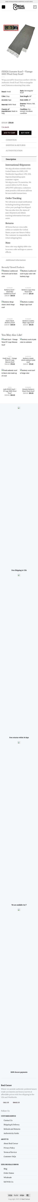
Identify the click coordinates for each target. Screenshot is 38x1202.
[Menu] (3, 7)
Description (11, 159)
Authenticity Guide (11, 1133)
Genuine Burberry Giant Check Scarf (28, 390)
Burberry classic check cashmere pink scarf (28, 360)
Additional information (16, 260)
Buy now (25, 133)
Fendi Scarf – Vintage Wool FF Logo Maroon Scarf (10, 360)
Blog (5, 1169)
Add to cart (9, 133)
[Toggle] (4, 140)
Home (15, 16)
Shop (23, 16)
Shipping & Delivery (11, 1124)
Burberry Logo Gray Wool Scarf (28, 291)
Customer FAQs (10, 1156)
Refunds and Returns (12, 1129)
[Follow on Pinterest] (22, 1110)
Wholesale (8, 1177)
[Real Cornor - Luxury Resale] (19, 7)
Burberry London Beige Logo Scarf (28, 322)
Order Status (9, 1173)
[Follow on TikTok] (19, 1110)
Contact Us (8, 1120)
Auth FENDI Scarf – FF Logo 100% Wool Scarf (9, 391)
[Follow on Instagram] (15, 1110)
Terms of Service (10, 1152)
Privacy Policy (9, 1148)
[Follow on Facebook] (12, 1110)
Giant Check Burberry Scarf (10, 322)
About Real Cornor (11, 1143)
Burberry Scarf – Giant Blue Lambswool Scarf (10, 291)
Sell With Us (8, 1182)
